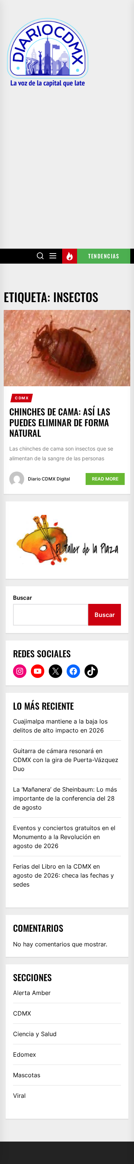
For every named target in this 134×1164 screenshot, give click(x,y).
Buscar (22, 597)
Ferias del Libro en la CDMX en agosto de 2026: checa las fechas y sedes (63, 875)
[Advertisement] (67, 162)
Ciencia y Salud (35, 1034)
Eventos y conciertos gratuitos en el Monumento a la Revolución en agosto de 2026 (64, 837)
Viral (19, 1095)
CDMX (22, 398)
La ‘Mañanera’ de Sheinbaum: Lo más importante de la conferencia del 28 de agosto (65, 798)
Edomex (24, 1054)
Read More (105, 479)
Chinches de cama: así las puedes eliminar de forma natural (59, 422)
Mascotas (26, 1075)
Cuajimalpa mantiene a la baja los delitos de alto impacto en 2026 (60, 726)
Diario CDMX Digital (49, 479)
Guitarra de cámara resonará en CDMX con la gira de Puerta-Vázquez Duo (65, 760)
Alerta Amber (32, 992)
